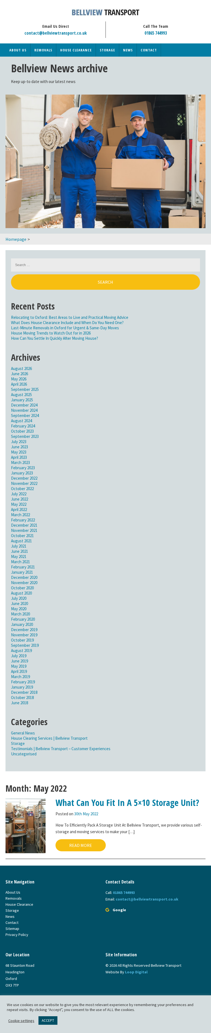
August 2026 (21, 368)
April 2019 (19, 671)
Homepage (15, 239)
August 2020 (21, 593)
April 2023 (19, 457)
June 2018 (19, 702)
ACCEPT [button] (48, 1020)
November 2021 (24, 530)
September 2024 (25, 415)
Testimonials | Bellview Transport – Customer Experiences (60, 748)
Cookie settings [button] (21, 1020)
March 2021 (20, 561)
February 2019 (23, 681)
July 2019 (18, 655)
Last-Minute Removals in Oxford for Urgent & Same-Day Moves (65, 327)
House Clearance (76, 50)
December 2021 (24, 525)
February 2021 (23, 567)
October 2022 (22, 488)
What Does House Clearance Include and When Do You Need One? (67, 322)
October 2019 (22, 640)
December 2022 (24, 478)
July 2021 (18, 546)
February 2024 (23, 426)
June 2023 (19, 446)
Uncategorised (24, 753)
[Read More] (25, 825)
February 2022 (23, 520)
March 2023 (20, 462)
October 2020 (22, 587)
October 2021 (22, 535)
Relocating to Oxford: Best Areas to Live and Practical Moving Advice (69, 317)
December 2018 (24, 692)
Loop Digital (136, 972)
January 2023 (22, 473)
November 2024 (24, 410)
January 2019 (22, 687)
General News (23, 733)
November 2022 (24, 483)
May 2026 (18, 379)
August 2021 (21, 540)
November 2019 (24, 634)
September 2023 (25, 436)
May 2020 (18, 608)
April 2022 (19, 509)
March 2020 (20, 614)
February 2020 (23, 619)
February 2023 (23, 467)
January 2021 (22, 572)
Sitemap (12, 928)
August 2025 (21, 394)
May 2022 (18, 504)
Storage (107, 50)
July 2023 (18, 441)
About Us (17, 50)
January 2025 (22, 399)
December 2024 (24, 405)
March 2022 (20, 514)
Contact (149, 50)
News (128, 50)
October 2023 (22, 431)
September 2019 (25, 645)
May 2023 (18, 452)
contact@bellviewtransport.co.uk (55, 33)
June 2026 (19, 373)
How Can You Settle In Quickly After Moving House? (54, 338)
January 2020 (22, 624)
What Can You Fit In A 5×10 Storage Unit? (127, 802)
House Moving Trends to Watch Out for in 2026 (51, 333)
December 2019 (24, 629)
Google (119, 909)
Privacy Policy (16, 934)
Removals (43, 50)
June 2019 (19, 661)
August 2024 (21, 420)
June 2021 (19, 551)
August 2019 (21, 650)
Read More (80, 845)
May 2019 (18, 666)
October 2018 (22, 697)
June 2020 (19, 603)
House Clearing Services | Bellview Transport (49, 738)
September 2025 (25, 389)
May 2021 (18, 556)
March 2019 (20, 676)
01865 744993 (156, 33)
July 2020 (18, 598)
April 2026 (19, 384)
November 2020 (24, 582)
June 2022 (19, 499)
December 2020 (24, 577)
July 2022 (18, 493)
